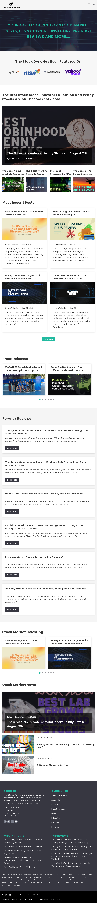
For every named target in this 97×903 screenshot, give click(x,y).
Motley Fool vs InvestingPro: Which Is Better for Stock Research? (23, 277)
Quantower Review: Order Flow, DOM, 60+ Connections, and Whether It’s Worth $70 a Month (70, 277)
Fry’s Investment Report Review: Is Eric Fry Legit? (34, 556)
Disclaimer (43, 899)
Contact (55, 804)
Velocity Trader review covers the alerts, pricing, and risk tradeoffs (45, 588)
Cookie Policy (56, 899)
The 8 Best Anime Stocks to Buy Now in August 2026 (12, 172)
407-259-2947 (11, 816)
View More (48, 339)
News (53, 813)
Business (55, 822)
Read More (12, 448)
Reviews (55, 827)
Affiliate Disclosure (28, 899)
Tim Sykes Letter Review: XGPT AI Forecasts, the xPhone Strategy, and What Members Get (47, 432)
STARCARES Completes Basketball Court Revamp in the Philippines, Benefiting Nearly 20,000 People (23, 369)
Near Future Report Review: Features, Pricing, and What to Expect (44, 493)
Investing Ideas (58, 809)
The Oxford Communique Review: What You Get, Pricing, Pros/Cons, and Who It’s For (45, 464)
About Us (55, 800)
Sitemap (6, 899)
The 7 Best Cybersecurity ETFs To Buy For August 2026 (60, 172)
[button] (39, 399)
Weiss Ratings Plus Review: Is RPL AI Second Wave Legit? (71, 213)
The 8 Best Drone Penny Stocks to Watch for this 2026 (82, 172)
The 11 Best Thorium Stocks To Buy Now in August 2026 (36, 172)
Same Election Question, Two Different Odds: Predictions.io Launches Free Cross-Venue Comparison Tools (67, 369)
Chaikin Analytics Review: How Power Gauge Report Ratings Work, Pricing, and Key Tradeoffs (44, 527)
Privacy (15, 899)
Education (56, 818)
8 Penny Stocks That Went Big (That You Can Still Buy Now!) (65, 746)
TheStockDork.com (60, 795)
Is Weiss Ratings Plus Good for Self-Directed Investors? (24, 213)
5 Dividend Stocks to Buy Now (53, 765)
